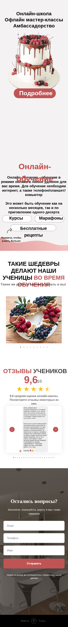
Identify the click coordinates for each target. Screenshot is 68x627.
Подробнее (35, 93)
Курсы (16, 218)
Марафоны (51, 218)
